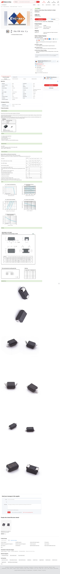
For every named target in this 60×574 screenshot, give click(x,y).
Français (18, 568)
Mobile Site (50, 567)
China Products (12, 567)
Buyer (38, 4)
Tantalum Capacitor (33, 543)
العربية (35, 568)
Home (1, 6)
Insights (54, 567)
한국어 (37, 568)
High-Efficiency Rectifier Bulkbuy (12, 562)
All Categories (4, 4)
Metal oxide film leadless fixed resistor (50, 545)
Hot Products (7, 567)
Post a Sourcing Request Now (28, 512)
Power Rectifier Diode (21, 555)
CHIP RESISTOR (17, 545)
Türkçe (48, 568)
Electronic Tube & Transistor (13, 6)
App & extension (48, 4)
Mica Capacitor (3, 545)
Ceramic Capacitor (3, 542)
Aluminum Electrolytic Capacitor (34, 542)
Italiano (25, 568)
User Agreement (35, 570)
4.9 (47, 78)
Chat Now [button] (53, 19)
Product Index (46, 567)
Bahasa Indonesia (56, 568)
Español (11, 568)
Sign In (36, 72)
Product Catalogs (14, 540)
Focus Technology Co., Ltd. (23, 570)
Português (14, 568)
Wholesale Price (31, 567)
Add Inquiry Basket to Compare (17, 34)
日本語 (40, 568)
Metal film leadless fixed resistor (34, 545)
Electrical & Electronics (6, 6)
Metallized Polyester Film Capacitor (20, 543)
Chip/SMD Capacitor (18, 542)
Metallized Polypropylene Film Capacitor (7, 543)
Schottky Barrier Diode (5, 555)
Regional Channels (41, 567)
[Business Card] (57, 81)
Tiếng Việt (51, 568)
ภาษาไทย (45, 568)
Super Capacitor (47, 543)
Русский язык (21, 568)
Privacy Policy (44, 570)
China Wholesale (26, 567)
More (2, 563)
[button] (39, 79)
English (8, 568)
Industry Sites (36, 567)
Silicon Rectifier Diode (13, 555)
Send (9, 512)
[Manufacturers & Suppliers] (6, 2)
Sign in (58, 2)
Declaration (39, 570)
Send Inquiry (40, 19)
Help (42, 4)
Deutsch (28, 568)
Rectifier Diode (20, 6)
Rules (58, 4)
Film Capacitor (47, 542)
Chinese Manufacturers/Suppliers (19, 567)
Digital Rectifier (4, 562)
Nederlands (31, 568)
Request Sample (50, 21)
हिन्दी (42, 568)
